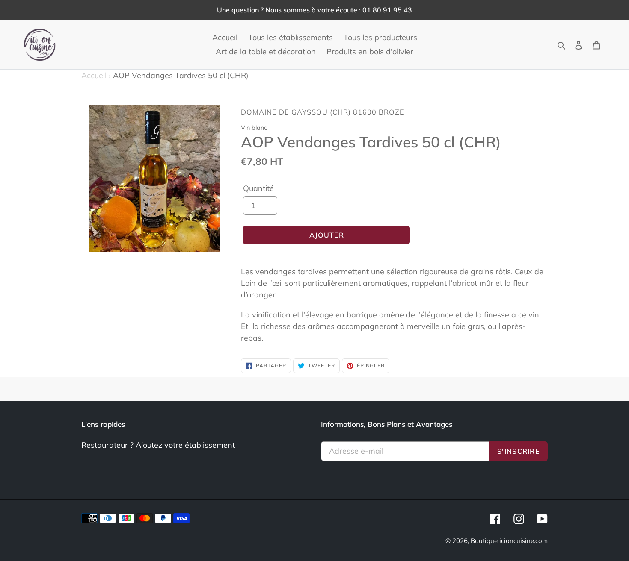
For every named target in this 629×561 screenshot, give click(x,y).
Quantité (258, 188)
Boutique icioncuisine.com (509, 541)
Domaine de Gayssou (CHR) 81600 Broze (322, 112)
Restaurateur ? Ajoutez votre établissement (158, 445)
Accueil (96, 75)
